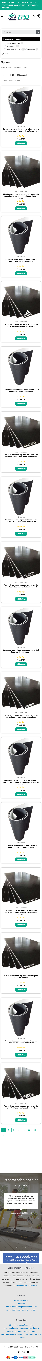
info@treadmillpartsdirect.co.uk (25, 1285)
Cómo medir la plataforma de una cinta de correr (21, 1328)
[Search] (38, 32)
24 (35, 1130)
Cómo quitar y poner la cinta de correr (21, 1331)
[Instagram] (23, 1352)
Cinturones (11, 46)
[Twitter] (18, 1352)
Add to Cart (21, 143)
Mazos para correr (14, 49)
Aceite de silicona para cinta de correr (21, 1310)
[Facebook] (14, 1352)
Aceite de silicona (13, 43)
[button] (3, 1218)
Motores (31, 49)
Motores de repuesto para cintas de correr (21, 1307)
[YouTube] (28, 1352)
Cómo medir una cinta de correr (21, 1325)
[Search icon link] (34, 16)
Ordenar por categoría (12, 39)
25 (4, 1136)
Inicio (3, 67)
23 (29, 1130)
